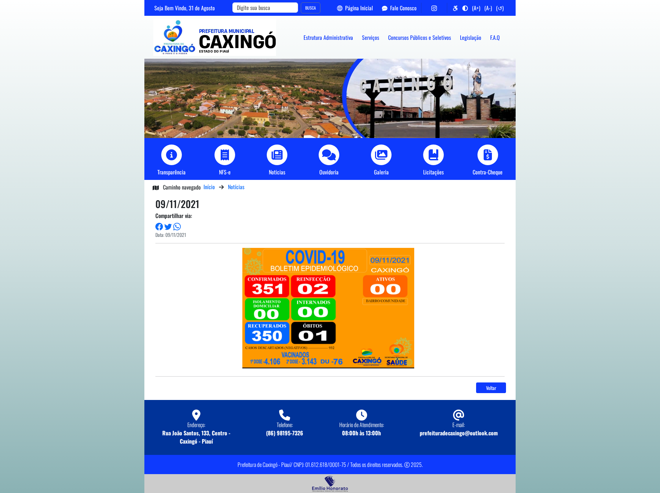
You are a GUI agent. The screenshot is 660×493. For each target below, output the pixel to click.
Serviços (370, 37)
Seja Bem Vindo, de (184, 8)
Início (209, 187)
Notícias (236, 187)
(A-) (488, 8)
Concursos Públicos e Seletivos (419, 37)
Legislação (470, 37)
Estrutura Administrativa (328, 37)
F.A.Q (495, 37)
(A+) (476, 8)
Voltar (491, 387)
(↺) (500, 8)
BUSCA (310, 8)
